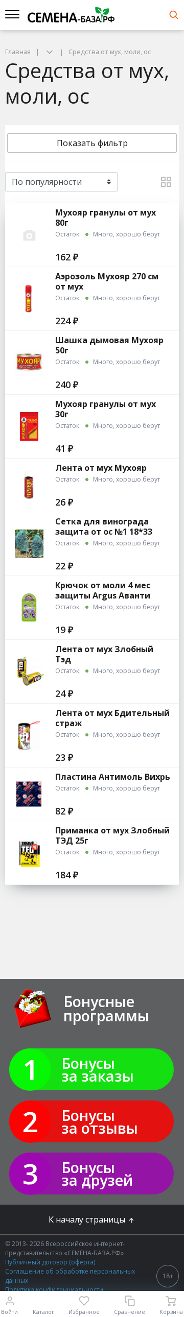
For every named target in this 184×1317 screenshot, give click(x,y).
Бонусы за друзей (97, 1173)
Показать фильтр (92, 143)
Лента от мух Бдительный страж (112, 718)
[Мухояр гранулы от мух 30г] (29, 426)
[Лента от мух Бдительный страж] (29, 735)
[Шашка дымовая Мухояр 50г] (29, 362)
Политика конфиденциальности (54, 1289)
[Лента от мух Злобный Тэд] (29, 671)
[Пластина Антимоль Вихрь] (29, 794)
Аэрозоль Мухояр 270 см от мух (106, 281)
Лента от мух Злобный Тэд (104, 654)
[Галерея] (166, 182)
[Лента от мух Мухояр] (29, 485)
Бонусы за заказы (97, 1069)
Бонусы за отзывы (99, 1121)
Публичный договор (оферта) (50, 1262)
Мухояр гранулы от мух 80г (105, 217)
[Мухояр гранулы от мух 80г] (29, 235)
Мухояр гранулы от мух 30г (105, 409)
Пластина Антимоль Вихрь (112, 776)
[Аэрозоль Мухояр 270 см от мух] (29, 298)
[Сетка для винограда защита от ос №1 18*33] (29, 544)
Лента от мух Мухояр (101, 467)
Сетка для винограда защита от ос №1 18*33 (103, 526)
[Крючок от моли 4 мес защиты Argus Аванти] (29, 607)
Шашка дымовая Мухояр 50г (109, 345)
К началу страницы (88, 1219)
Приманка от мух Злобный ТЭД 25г (112, 835)
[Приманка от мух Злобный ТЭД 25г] (29, 853)
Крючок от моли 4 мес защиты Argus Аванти (102, 590)
